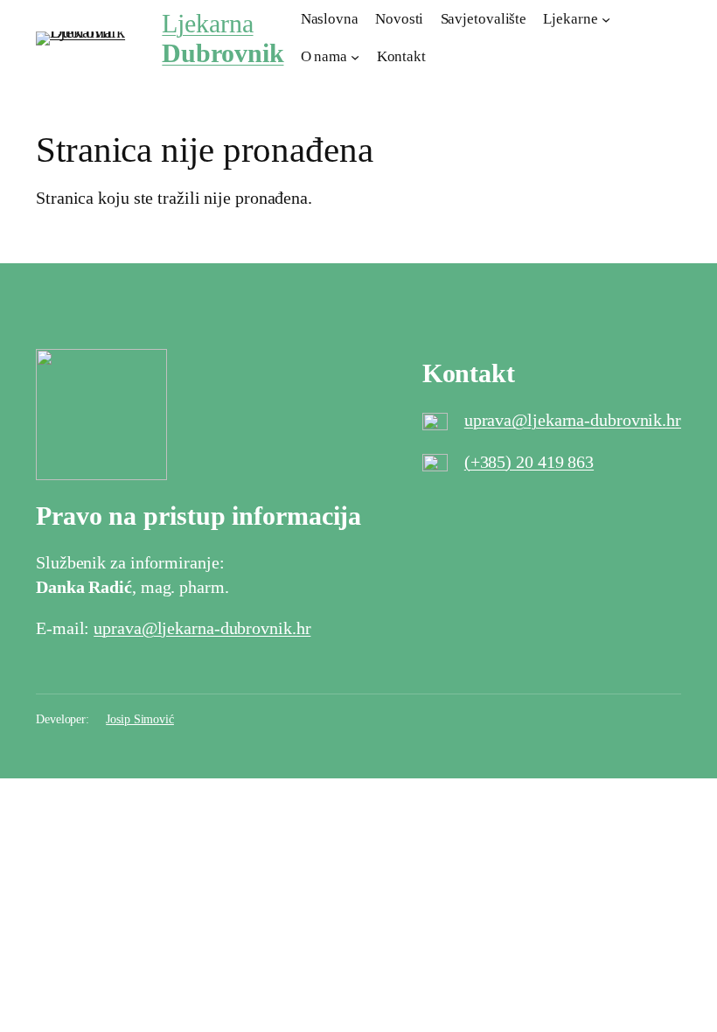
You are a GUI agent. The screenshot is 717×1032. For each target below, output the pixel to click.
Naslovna (329, 18)
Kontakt (401, 56)
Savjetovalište (484, 18)
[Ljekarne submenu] (606, 19)
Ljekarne (570, 18)
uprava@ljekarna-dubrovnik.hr (572, 419)
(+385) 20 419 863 (529, 461)
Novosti (399, 18)
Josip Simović (140, 719)
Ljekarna (222, 38)
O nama (324, 56)
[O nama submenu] (355, 56)
